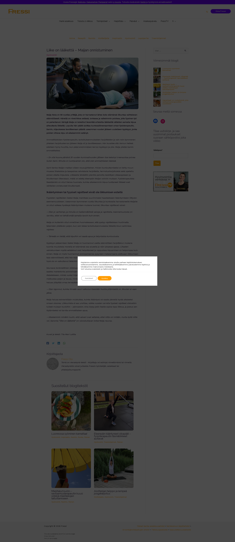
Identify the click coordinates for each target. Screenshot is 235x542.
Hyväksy (104, 278)
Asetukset (89, 278)
